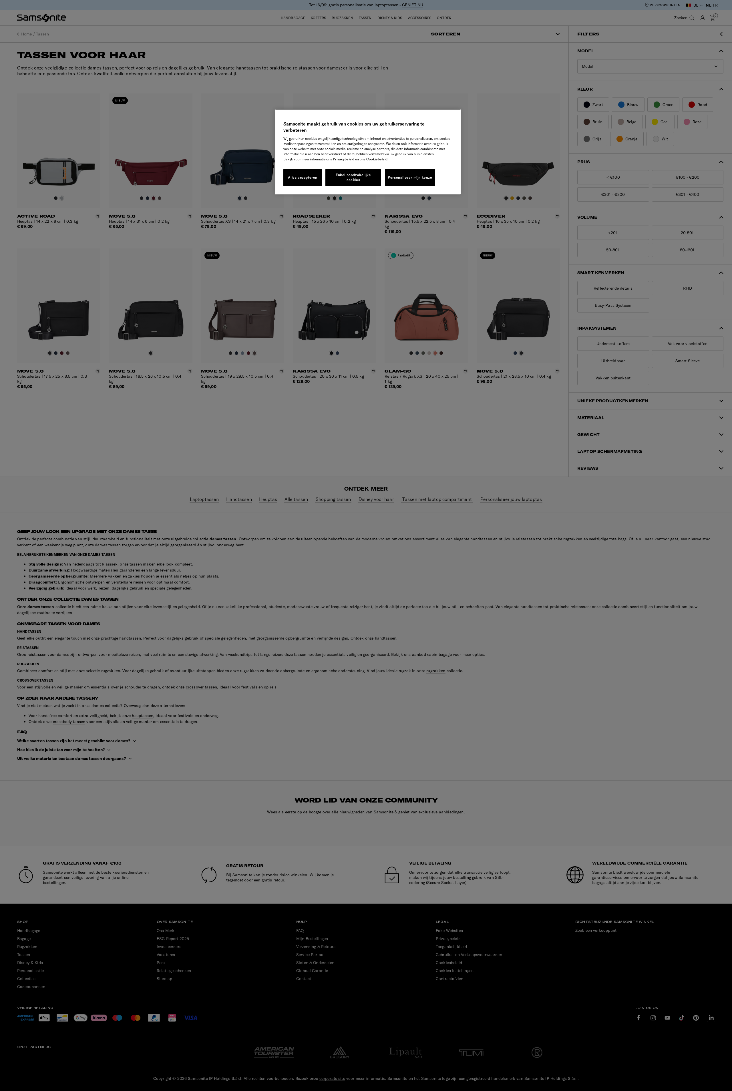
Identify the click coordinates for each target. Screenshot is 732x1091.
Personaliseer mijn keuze (410, 177)
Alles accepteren (302, 177)
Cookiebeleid (376, 159)
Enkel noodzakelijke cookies (353, 177)
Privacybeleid (343, 159)
